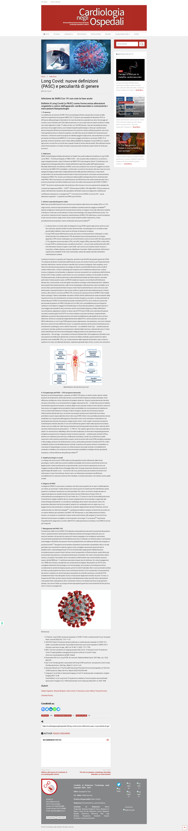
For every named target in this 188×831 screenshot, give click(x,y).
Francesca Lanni (83, 691)
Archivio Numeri (96, 34)
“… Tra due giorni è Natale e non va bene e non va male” (129, 148)
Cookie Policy (61, 817)
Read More (139, 90)
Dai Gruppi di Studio (126, 102)
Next (120, 71)
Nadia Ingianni (47, 691)
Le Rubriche (68, 34)
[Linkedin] (51, 709)
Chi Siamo (44, 2)
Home (47, 34)
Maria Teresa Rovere (98, 691)
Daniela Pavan (47, 695)
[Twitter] (47, 709)
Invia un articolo (55, 2)
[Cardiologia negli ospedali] (94, 28)
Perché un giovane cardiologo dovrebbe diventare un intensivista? (95, 773)
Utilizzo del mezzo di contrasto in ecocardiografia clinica (54, 773)
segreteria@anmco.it (58, 811)
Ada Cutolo (71, 691)
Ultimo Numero (81, 34)
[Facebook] (43, 709)
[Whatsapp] (54, 709)
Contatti (136, 34)
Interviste (108, 34)
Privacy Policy (51, 817)
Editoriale (123, 142)
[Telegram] (58, 709)
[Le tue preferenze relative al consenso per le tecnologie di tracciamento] (2, 623)
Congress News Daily (121, 34)
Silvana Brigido (60, 691)
